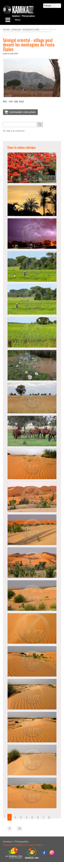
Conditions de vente (23, 845)
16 (19, 828)
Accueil (6, 29)
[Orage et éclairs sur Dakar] (31, 233)
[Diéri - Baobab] (31, 398)
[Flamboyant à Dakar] (31, 167)
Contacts (7, 845)
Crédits (38, 845)
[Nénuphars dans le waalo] (31, 365)
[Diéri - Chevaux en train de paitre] (31, 431)
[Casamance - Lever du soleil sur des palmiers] (31, 200)
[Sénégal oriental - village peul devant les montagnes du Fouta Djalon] (32, 78)
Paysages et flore (30, 29)
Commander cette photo (22, 112)
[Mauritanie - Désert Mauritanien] (31, 464)
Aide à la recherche (15, 131)
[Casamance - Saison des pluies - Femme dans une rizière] (31, 266)
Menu (17, 19)
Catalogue (16, 29)
